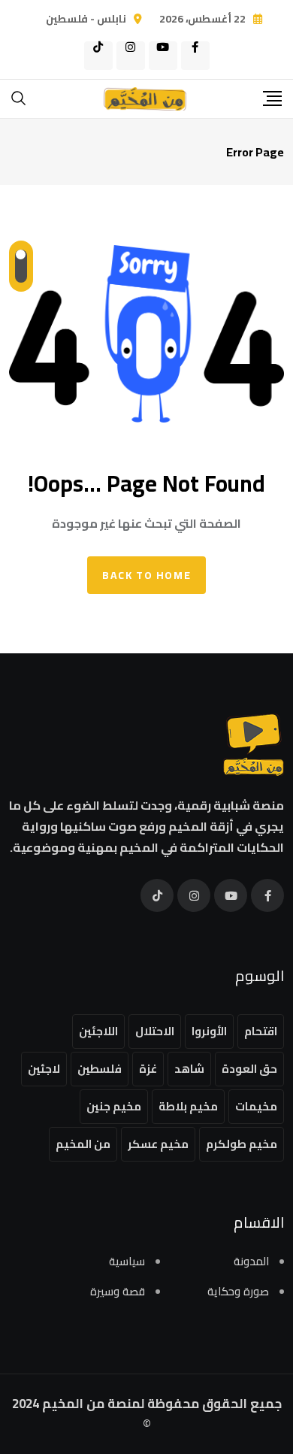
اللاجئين (98, 1031)
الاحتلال (154, 1031)
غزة (148, 1069)
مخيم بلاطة (188, 1106)
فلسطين (99, 1069)
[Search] (18, 97)
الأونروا (209, 1031)
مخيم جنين (113, 1106)
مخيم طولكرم (241, 1144)
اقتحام (260, 1031)
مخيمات (256, 1106)
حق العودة (249, 1069)
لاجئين (44, 1069)
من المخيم (83, 1144)
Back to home (146, 575)
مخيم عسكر (158, 1144)
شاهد (189, 1069)
